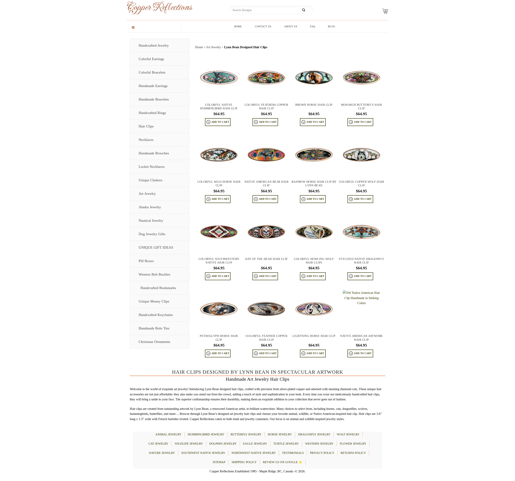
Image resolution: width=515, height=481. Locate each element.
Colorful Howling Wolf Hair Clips (314, 260)
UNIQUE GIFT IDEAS (156, 247)
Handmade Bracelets (154, 99)
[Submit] (304, 10)
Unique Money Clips (154, 301)
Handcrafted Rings (152, 113)
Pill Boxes (146, 261)
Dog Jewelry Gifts (152, 234)
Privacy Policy (322, 452)
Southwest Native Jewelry (203, 452)
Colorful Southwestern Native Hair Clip (219, 260)
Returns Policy (353, 452)
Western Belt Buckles (154, 274)
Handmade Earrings (153, 86)
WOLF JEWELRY (348, 434)
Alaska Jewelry (150, 207)
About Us (290, 26)
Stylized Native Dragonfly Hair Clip (361, 260)
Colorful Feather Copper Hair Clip (266, 337)
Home (238, 26)
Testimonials (293, 452)
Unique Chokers (150, 180)
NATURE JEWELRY (162, 452)
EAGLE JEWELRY (255, 443)
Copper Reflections (153, 7)
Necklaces (146, 140)
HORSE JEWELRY (280, 434)
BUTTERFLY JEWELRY (246, 434)
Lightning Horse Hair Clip (314, 335)
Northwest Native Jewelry (254, 452)
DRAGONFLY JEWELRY (314, 434)
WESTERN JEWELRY (319, 443)
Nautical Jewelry (151, 220)
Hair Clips (146, 126)
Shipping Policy (244, 462)
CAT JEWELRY (158, 443)
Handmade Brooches (154, 153)
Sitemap (219, 462)
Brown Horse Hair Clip (314, 104)
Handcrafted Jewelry (154, 45)
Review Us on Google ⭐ (282, 462)
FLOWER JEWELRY (353, 443)
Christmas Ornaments (154, 342)
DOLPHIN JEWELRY (223, 443)
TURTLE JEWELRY (286, 443)
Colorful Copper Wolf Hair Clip (361, 183)
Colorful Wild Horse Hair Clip (218, 183)
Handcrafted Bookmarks (158, 288)
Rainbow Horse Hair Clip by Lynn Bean (314, 183)
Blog (331, 26)
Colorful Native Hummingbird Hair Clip (219, 106)
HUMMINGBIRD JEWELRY (206, 434)
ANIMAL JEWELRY (168, 434)
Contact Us (263, 26)
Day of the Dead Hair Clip (266, 258)
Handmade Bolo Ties (154, 328)
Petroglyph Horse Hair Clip (219, 337)
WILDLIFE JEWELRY (189, 443)
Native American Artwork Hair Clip (361, 337)
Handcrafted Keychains (156, 315)
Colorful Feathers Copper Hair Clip (266, 106)
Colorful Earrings (151, 59)
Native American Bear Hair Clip (266, 183)
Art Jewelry (147, 194)
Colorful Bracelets (152, 72)
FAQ (312, 26)
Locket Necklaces (152, 167)
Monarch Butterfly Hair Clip (361, 106)
